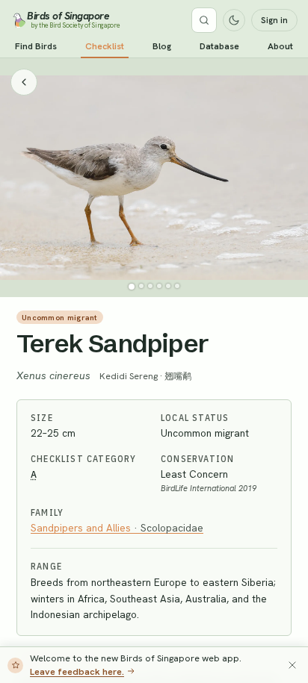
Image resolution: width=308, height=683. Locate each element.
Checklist (104, 46)
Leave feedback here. (77, 671)
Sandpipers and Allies (117, 527)
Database (219, 46)
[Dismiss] (292, 665)
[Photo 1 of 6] (132, 287)
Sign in (274, 20)
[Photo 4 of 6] (159, 286)
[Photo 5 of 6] (168, 286)
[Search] (204, 20)
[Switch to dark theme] (234, 20)
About (280, 46)
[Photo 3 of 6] (150, 286)
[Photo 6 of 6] (177, 286)
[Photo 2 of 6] (141, 286)
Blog (162, 46)
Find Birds (36, 46)
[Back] (23, 82)
